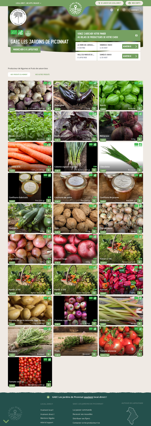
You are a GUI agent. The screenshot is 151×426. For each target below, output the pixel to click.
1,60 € (12, 171)
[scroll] (6, 421)
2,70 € (12, 386)
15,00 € (12, 294)
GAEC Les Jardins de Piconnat (88, 403)
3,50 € (12, 201)
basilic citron (15, 136)
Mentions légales (47, 418)
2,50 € (103, 294)
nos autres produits (42, 74)
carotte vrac (15, 166)
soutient (88, 397)
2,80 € (57, 109)
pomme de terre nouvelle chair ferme (27, 320)
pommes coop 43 (62, 320)
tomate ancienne (108, 351)
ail (10, 105)
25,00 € (58, 294)
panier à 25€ (60, 289)
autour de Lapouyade (132, 403)
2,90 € (57, 324)
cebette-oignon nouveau (66, 166)
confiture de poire (63, 197)
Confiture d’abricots (18, 197)
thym (57, 351)
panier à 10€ (106, 258)
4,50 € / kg (105, 355)
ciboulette (105, 166)
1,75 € (103, 232)
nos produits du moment (19, 74)
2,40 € (12, 109)
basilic (103, 105)
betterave (104, 136)
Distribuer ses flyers (81, 418)
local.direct (46, 404)
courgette (13, 228)
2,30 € (103, 324)
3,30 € (12, 324)
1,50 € (103, 140)
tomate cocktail (16, 381)
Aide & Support (46, 422)
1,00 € (103, 109)
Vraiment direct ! (47, 414)
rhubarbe (104, 320)
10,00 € (103, 263)
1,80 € (57, 171)
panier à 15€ (15, 289)
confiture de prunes (109, 197)
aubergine (59, 105)
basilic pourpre (61, 136)
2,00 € (57, 232)
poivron (103, 289)
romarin (13, 351)
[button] (28, 3)
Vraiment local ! (46, 410)
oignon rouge (60, 258)
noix (56, 228)
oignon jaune (106, 228)
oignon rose (15, 258)
